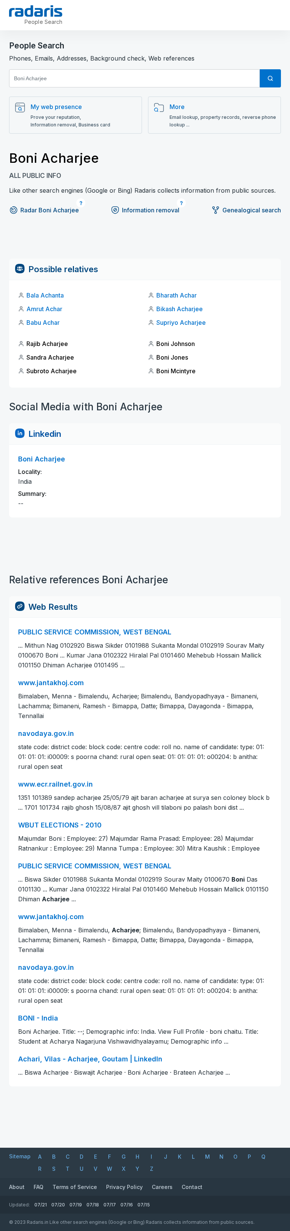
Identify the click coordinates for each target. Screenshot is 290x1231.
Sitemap (20, 1156)
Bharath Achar (176, 295)
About (17, 1187)
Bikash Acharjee (179, 309)
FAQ (38, 1187)
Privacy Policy (124, 1187)
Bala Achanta (45, 295)
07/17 (109, 1205)
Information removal (150, 210)
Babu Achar (43, 322)
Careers (162, 1187)
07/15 (143, 1205)
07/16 (126, 1205)
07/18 (92, 1205)
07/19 (75, 1205)
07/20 (58, 1205)
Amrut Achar (44, 309)
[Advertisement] (145, 241)
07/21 (40, 1205)
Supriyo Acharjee (181, 322)
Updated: (19, 1205)
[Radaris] (35, 11)
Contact (192, 1187)
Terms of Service (74, 1187)
